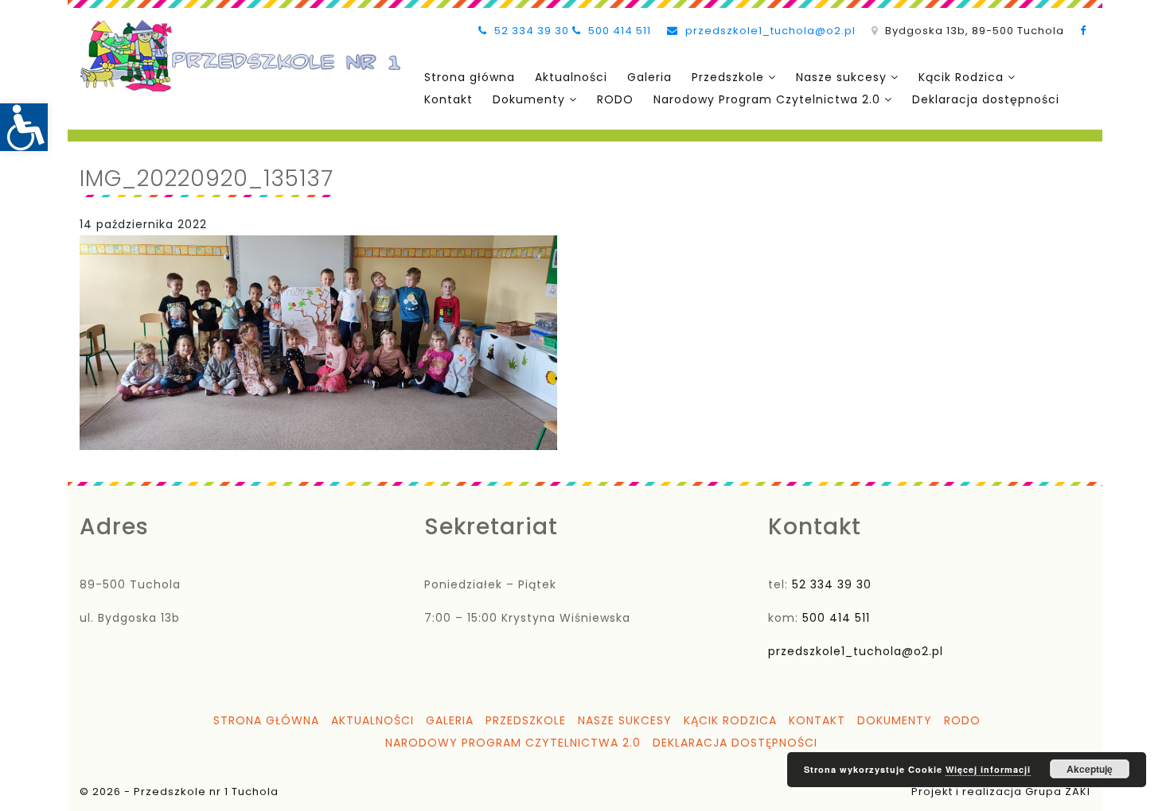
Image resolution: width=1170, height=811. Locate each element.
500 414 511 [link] (618, 30)
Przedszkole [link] (728, 77)
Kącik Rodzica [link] (961, 77)
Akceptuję (1090, 769)
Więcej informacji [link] (988, 769)
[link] (24, 127)
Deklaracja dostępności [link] (985, 99)
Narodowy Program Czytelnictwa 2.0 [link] (766, 99)
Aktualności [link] (571, 77)
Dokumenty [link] (529, 99)
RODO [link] (615, 99)
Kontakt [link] (448, 99)
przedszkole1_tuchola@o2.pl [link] (769, 30)
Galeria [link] (649, 77)
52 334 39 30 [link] (530, 30)
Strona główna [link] (469, 77)
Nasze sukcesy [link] (841, 77)
